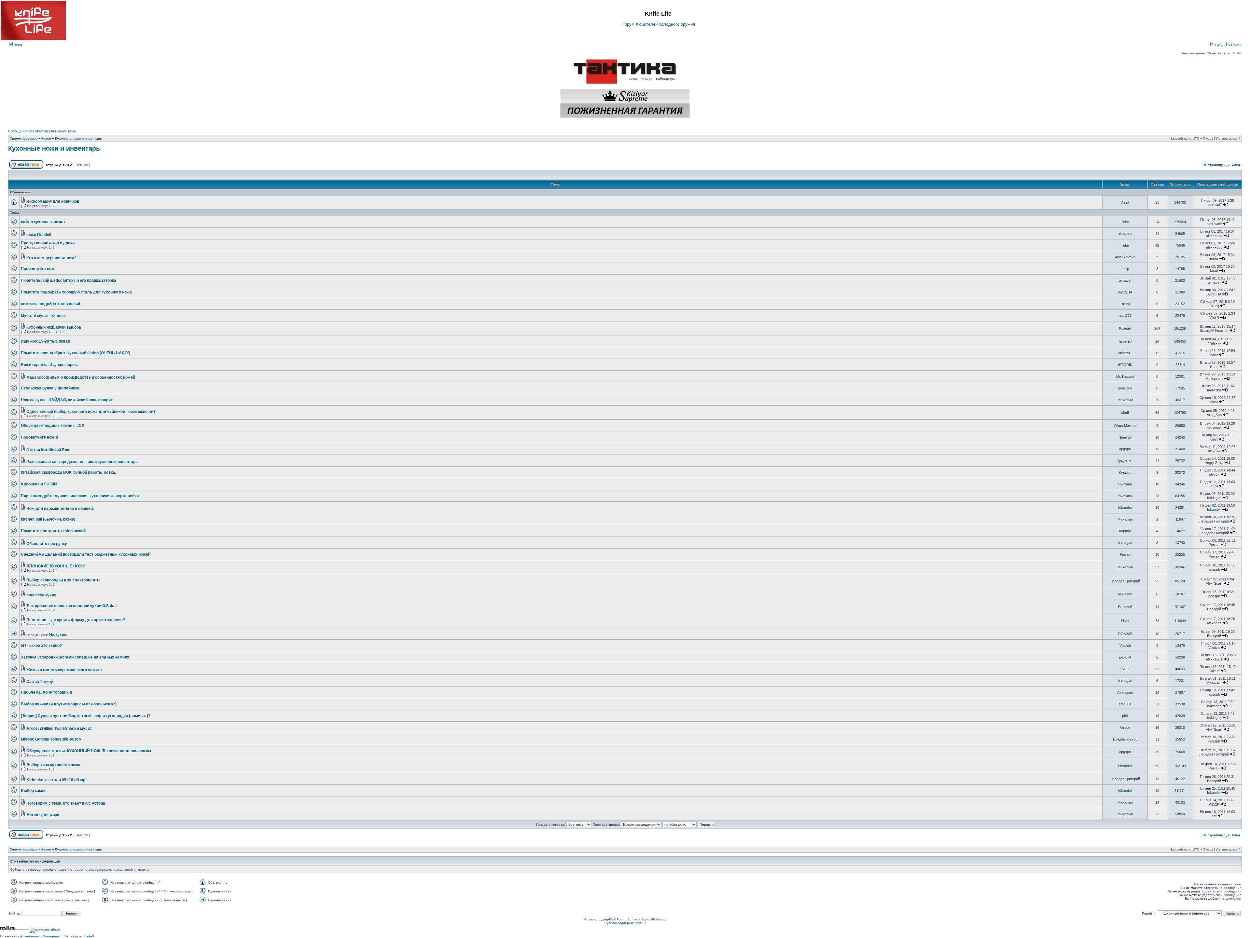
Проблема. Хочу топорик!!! (46, 692)
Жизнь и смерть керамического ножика (64, 670)
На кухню (58, 634)
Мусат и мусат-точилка (43, 315)
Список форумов (23, 138)
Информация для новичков (52, 201)
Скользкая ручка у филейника (50, 388)
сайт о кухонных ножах (43, 222)
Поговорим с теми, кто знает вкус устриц (65, 803)
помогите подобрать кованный (50, 304)
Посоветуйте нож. (38, 268)
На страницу (1212, 165)
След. (1236, 165)
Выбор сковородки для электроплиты (63, 580)
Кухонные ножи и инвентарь (78, 138)
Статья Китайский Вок (47, 450)
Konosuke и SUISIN (39, 484)
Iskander (1125, 508)
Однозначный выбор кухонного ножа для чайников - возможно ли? (91, 411)
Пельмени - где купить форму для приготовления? (75, 620)
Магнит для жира (42, 815)
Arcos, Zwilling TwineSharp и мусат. (59, 728)
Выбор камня (34, 790)
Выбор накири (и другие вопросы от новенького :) (69, 704)
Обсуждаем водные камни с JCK (53, 425)
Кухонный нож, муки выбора (53, 327)
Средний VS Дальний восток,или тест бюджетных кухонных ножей (85, 554)
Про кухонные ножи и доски (48, 243)
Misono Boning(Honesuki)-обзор (51, 739)
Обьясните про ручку (46, 543)
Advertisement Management (41, 936)
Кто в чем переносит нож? (51, 258)
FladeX (89, 936)
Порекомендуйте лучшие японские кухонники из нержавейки (80, 496)
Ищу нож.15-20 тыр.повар (45, 341)
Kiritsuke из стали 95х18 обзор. (56, 780)
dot (1214, 816)
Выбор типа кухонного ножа (53, 765)
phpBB (608, 919)
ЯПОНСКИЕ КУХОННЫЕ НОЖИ (56, 566)
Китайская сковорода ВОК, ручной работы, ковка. (68, 472)
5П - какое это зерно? (41, 645)
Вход (17, 45)
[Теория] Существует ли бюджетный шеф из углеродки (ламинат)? (85, 716)
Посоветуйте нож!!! (39, 437)
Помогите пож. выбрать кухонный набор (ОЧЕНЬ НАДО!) (75, 353)
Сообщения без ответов (28, 131)
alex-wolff (1214, 205)
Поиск (1235, 45)
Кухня (46, 138)
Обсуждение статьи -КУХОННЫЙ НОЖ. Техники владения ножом (88, 751)
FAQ (1218, 45)
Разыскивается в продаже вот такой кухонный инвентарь (82, 461)
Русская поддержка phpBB (625, 923)
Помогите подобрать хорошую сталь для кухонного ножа (76, 292)
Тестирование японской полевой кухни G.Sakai (71, 606)
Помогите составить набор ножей (53, 531)
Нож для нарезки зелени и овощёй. (60, 508)
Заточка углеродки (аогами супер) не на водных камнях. (75, 657)
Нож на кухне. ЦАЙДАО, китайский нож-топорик (67, 400)
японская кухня (41, 595)
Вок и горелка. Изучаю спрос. (49, 364)
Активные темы (63, 131)
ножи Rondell (38, 234)
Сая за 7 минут (40, 681)
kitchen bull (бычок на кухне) (48, 519)
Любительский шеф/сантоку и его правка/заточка (68, 280)
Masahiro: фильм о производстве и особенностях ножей (80, 377)
